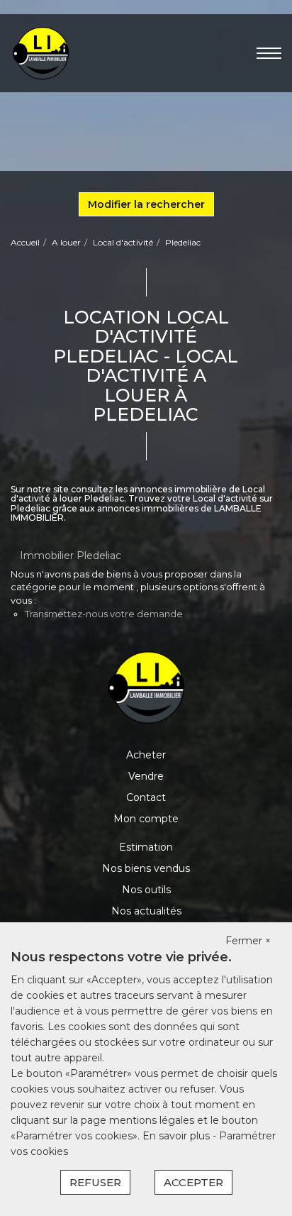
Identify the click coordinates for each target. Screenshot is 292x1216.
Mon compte (146, 818)
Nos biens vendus (146, 868)
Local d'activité (123, 242)
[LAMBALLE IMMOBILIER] (41, 52)
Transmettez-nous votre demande (104, 613)
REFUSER (95, 1182)
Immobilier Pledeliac (70, 555)
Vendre (146, 776)
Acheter (146, 754)
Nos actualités (146, 911)
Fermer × (248, 940)
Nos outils (146, 889)
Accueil (25, 242)
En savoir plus (177, 1135)
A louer (66, 242)
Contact (146, 797)
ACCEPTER (193, 1182)
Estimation (146, 847)
